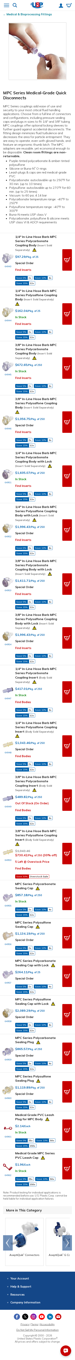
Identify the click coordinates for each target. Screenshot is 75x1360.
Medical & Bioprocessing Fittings (29, 14)
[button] (67, 260)
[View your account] (61, 5)
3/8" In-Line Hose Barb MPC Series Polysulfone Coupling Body (36, 403)
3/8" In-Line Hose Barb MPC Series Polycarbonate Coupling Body (36, 351)
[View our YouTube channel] (42, 1317)
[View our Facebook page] (17, 1317)
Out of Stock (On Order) (32, 803)
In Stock (20, 317)
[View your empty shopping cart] (69, 5)
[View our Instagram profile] (33, 1317)
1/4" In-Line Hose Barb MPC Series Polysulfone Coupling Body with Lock (36, 513)
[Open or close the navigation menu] (6, 6)
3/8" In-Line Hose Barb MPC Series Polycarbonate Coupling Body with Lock (36, 567)
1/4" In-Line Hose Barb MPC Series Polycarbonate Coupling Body (36, 243)
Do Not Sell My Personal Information (37, 1329)
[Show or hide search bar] (15, 5)
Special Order (24, 263)
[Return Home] (37, 5)
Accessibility (47, 1324)
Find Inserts (23, 270)
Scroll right (67, 1243)
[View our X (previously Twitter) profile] (25, 1317)
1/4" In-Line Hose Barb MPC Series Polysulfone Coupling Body (36, 295)
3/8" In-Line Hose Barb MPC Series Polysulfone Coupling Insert (36, 835)
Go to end (8, 1243)
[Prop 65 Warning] (34, 249)
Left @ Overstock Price (32, 862)
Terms (34, 1324)
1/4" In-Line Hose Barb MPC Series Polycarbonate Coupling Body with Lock (36, 459)
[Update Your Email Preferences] (58, 1317)
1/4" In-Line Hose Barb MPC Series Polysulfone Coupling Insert (36, 727)
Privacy (25, 1324)
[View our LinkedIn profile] (50, 1317)
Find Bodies (23, 702)
